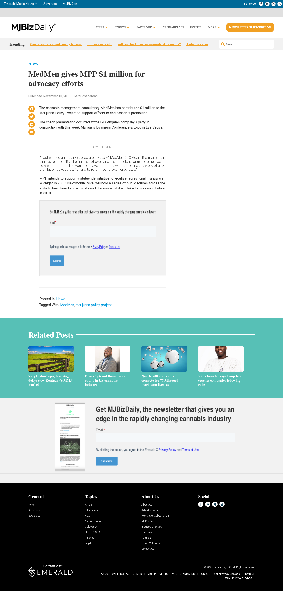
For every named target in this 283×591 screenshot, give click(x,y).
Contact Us (148, 548)
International (92, 510)
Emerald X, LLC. (223, 567)
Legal (88, 543)
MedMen (67, 305)
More (212, 27)
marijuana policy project (94, 305)
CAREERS (118, 574)
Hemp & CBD (92, 532)
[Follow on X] (273, 4)
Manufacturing (93, 521)
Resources (34, 510)
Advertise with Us (152, 510)
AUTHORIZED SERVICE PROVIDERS (147, 574)
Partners (146, 537)
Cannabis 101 (173, 27)
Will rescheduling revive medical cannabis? (149, 44)
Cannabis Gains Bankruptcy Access (56, 44)
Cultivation (91, 526)
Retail (88, 515)
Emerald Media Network (20, 3)
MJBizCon (70, 3)
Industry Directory (152, 526)
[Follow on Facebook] (261, 4)
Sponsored (34, 515)
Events (196, 27)
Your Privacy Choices (227, 574)
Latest (99, 27)
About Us (147, 504)
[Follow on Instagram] (279, 4)
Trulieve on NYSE (99, 44)
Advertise (50, 3)
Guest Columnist (151, 543)
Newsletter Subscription (250, 27)
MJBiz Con (148, 521)
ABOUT (105, 574)
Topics (120, 27)
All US (88, 504)
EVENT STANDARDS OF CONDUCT (191, 574)
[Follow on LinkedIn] (267, 4)
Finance (89, 537)
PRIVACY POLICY (242, 577)
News (33, 64)
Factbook (144, 27)
